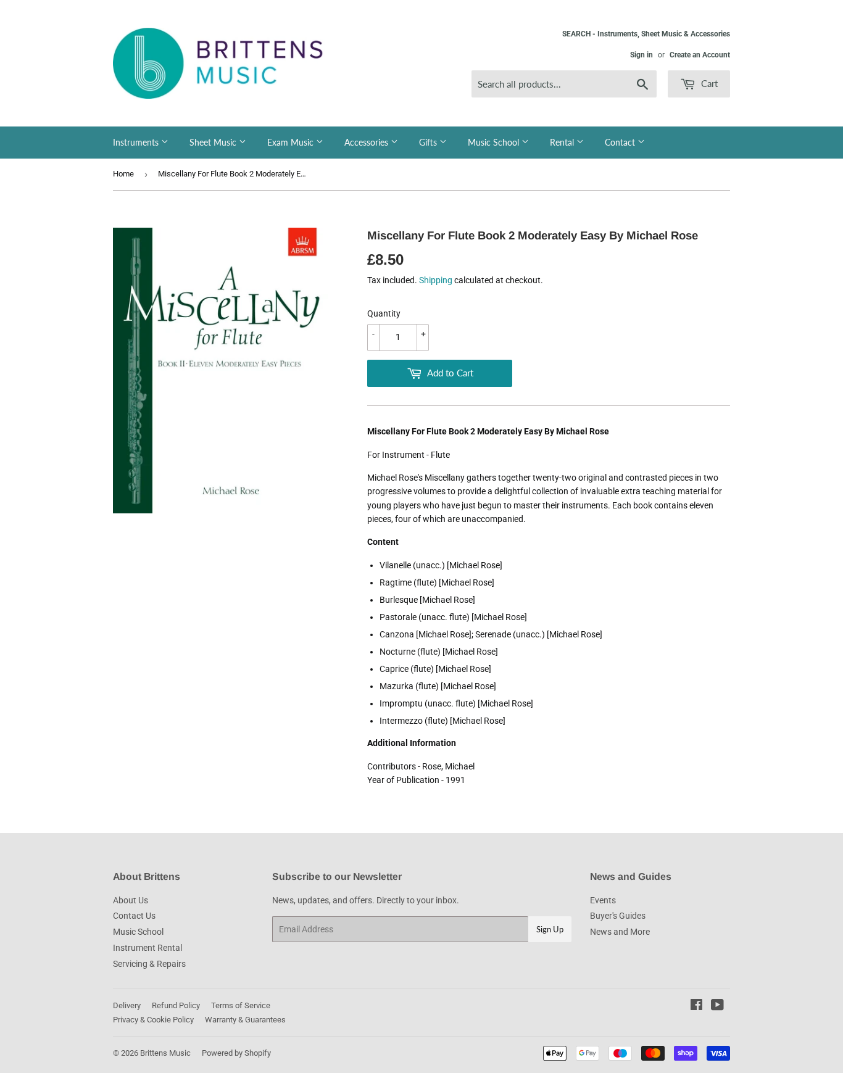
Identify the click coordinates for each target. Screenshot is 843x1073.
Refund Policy (176, 1005)
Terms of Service (240, 1005)
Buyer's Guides (618, 916)
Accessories (367, 142)
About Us (130, 900)
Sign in (641, 55)
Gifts (429, 142)
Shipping (435, 280)
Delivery (127, 1005)
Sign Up (549, 929)
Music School (494, 142)
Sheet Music (214, 142)
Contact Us (134, 916)
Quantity (384, 313)
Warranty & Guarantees (245, 1019)
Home (123, 173)
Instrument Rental (147, 948)
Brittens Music (165, 1053)
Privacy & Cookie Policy (153, 1019)
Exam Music (291, 142)
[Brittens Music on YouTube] (717, 1006)
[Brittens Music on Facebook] (696, 1006)
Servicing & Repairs (149, 964)
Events (603, 900)
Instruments (137, 142)
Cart (708, 83)
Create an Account (700, 55)
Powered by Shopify (236, 1053)
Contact (621, 142)
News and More (620, 932)
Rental (563, 142)
